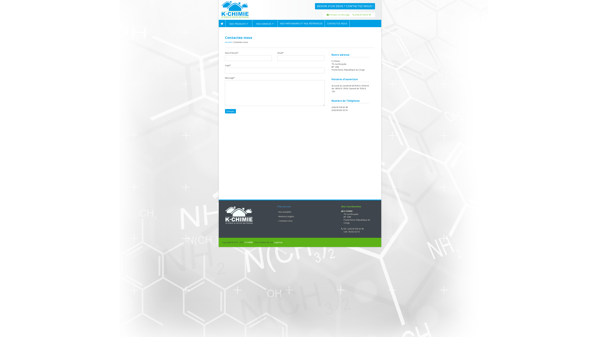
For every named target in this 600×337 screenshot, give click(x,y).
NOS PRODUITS (237, 23)
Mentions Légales (286, 216)
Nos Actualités (285, 212)
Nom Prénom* (231, 52)
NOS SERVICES (264, 23)
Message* (230, 77)
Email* (281, 52)
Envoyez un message (339, 14)
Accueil (228, 42)
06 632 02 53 (354, 231)
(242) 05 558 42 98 (362, 14)
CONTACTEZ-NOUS (337, 23)
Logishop (278, 242)
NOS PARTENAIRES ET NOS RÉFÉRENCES (301, 23)
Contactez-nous (285, 221)
